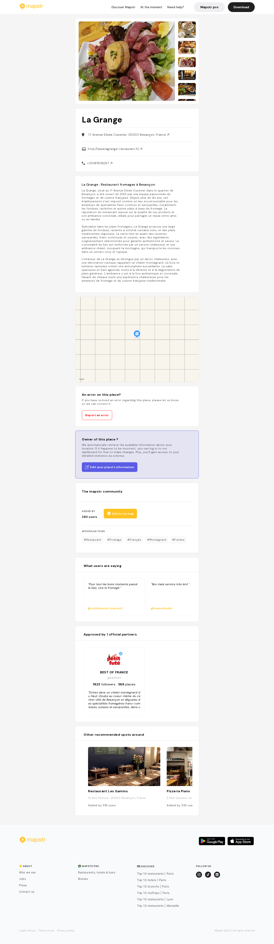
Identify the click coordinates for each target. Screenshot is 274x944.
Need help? (175, 7)
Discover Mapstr (123, 7)
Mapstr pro (209, 7)
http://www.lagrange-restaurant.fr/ (114, 149)
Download (241, 7)
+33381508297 (98, 163)
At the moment (151, 7)
